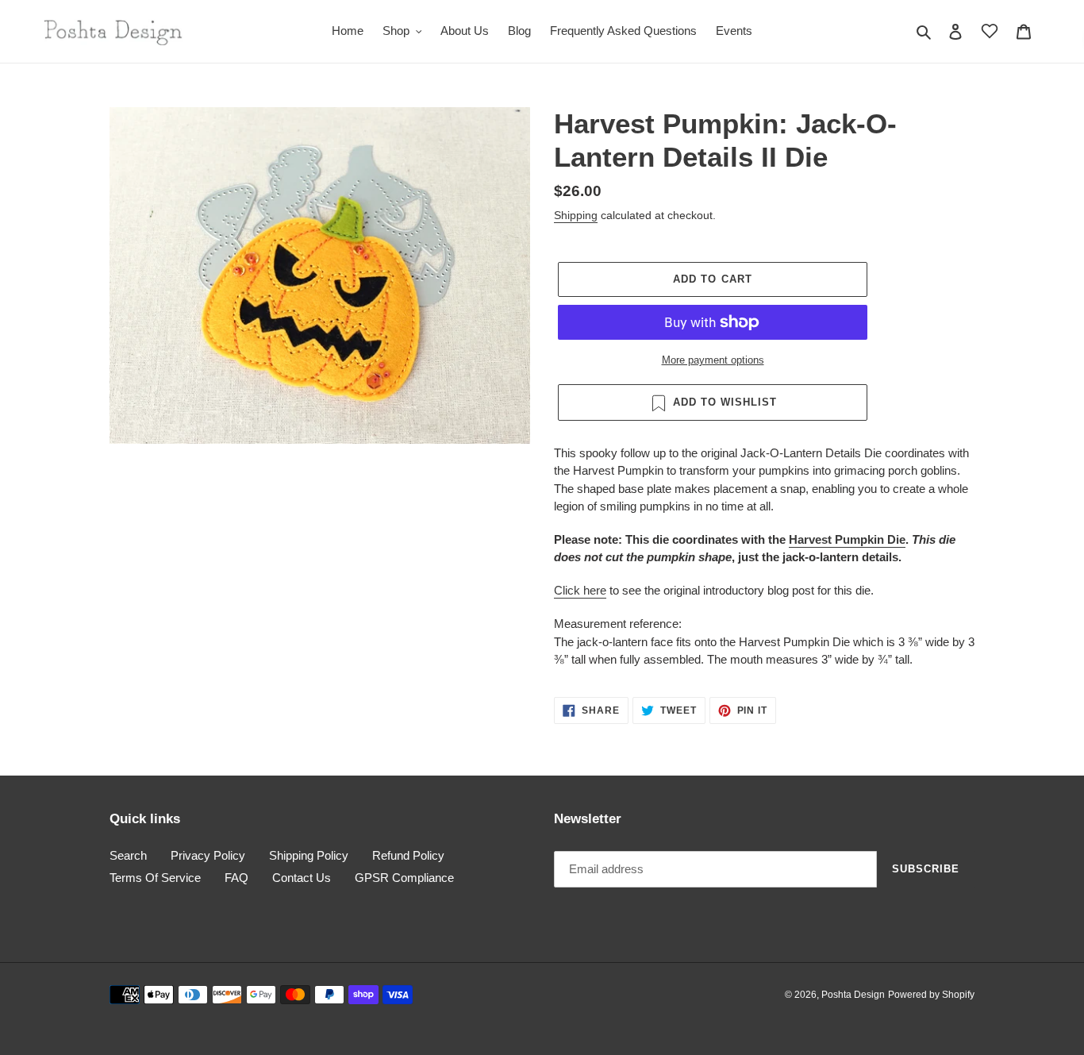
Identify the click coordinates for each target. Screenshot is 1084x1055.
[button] (989, 30)
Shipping (576, 215)
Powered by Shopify (931, 994)
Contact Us (301, 877)
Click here (580, 590)
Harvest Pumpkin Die (847, 539)
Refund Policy (408, 855)
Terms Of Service (155, 877)
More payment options (713, 360)
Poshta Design (853, 994)
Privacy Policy (208, 855)
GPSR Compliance (404, 877)
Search (128, 855)
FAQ (236, 877)
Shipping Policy (308, 855)
